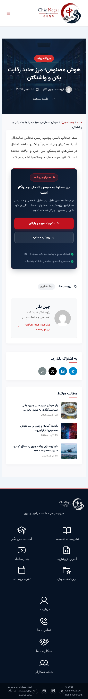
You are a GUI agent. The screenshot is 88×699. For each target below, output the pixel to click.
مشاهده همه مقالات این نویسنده (37, 327)
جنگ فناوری (46, 287)
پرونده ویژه (44, 58)
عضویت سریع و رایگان (42, 223)
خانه (79, 122)
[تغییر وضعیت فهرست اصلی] (8, 13)
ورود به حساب (41, 237)
